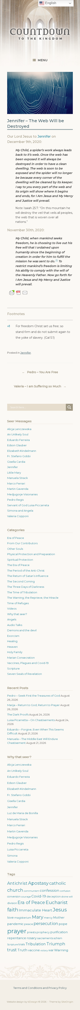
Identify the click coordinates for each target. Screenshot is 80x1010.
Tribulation (35, 944)
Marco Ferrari (16, 483)
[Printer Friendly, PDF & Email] (18, 293)
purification (59, 932)
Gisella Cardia (16, 461)
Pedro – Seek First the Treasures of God (33, 695)
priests (31, 932)
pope (63, 924)
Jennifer (44, 136)
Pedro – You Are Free (40, 372)
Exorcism (13, 635)
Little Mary (14, 472)
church (15, 890)
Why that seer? (17, 614)
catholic (57, 883)
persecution (46, 923)
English (50, 3)
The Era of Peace (18, 565)
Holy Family (14, 652)
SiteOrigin (67, 1001)
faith (12, 910)
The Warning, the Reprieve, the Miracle (32, 597)
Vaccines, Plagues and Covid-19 (28, 663)
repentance (16, 938)
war (51, 950)
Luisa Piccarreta (17, 849)
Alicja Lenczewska (19, 429)
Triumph (55, 943)
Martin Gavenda (17, 488)
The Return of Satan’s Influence (27, 575)
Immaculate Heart (35, 910)
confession (49, 890)
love (10, 917)
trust (12, 949)
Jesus (60, 909)
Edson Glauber (17, 445)
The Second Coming (21, 581)
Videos (11, 608)
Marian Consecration (21, 657)
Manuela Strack (17, 478)
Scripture (13, 668)
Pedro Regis (15, 499)
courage (26, 896)
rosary (32, 938)
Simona (12, 855)
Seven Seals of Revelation (24, 673)
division (12, 903)
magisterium (22, 917)
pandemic (15, 924)
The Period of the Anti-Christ (26, 570)
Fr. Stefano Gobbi (19, 456)
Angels (11, 619)
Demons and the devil (22, 630)
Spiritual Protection (20, 559)
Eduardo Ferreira (18, 440)
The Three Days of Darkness (25, 586)
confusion (65, 891)
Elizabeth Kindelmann (21, 450)
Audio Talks (14, 625)
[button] (57, 261)
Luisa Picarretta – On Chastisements (31, 720)
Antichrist (17, 883)
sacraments (45, 938)
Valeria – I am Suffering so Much (40, 386)
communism (31, 890)
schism (58, 938)
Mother (58, 917)
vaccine (34, 950)
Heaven (12, 646)
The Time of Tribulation (22, 592)
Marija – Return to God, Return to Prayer (33, 705)
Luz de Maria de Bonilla (22, 813)
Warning (61, 950)
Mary (37, 917)
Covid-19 (38, 896)
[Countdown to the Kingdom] (40, 34)
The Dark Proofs (18, 714)
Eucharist (57, 902)
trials (21, 944)
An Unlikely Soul (17, 434)
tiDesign (33, 1001)
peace (28, 924)
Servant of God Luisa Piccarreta (28, 505)
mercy (48, 917)
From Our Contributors (22, 543)
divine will (67, 896)
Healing (12, 641)
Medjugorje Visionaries (22, 494)
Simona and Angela (20, 510)
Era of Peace (15, 538)
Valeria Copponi (18, 516)
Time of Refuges (18, 603)
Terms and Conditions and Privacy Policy (40, 987)
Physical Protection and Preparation (31, 554)
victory (44, 950)
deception (54, 896)
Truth (22, 950)
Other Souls (15, 548)
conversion (14, 896)
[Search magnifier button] (69, 407)
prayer (16, 931)
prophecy (43, 932)
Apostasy (38, 883)
